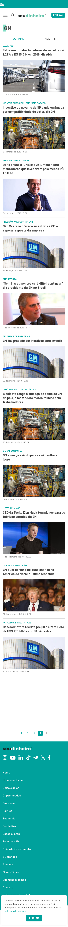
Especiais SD (11, 841)
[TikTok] (28, 757)
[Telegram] (35, 757)
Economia (9, 818)
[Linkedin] (20, 757)
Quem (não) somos (14, 879)
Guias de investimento (17, 849)
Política (7, 810)
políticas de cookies (15, 910)
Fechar (34, 918)
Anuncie (8, 864)
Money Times (11, 872)
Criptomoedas (12, 795)
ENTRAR (58, 15)
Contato (8, 887)
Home (6, 772)
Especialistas (11, 833)
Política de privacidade (17, 895)
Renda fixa (9, 826)
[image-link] (34, 76)
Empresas (9, 803)
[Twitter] (43, 757)
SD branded (10, 856)
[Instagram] (5, 757)
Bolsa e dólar (11, 787)
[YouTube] (13, 757)
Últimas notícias (13, 780)
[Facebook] (49, 757)
